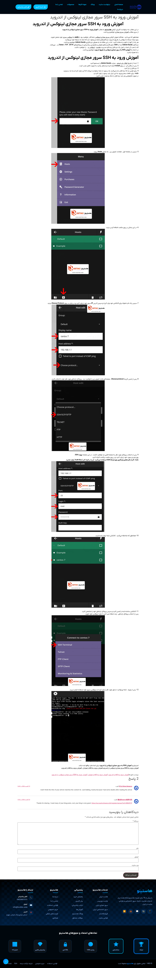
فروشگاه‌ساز (103, 914)
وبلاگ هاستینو (77, 914)
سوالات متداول (77, 918)
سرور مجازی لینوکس (102, 37)
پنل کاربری (79, 901)
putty (77, 37)
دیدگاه (135, 821)
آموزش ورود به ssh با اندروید (118, 775)
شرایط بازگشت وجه (26, 963)
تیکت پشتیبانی (77, 905)
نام (137, 848)
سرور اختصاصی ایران (100, 909)
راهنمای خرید (78, 897)
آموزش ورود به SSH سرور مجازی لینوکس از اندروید (69, 775)
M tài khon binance (125, 786)
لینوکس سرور (67, 37)
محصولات (70, 4)
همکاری (55, 918)
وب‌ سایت (135, 865)
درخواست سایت (104, 4)
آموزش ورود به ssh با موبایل (98, 775)
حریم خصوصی (53, 909)
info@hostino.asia (20, 907)
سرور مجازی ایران (102, 905)
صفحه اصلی (118, 4)
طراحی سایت (103, 918)
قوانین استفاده (52, 905)
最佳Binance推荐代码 (125, 800)
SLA (15, 963)
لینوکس (92, 47)
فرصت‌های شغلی (52, 914)
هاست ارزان (103, 897)
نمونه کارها (82, 4)
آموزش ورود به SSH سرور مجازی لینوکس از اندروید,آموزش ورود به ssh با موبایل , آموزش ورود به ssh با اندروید (99, 768)
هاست (98, 47)
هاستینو (130, 963)
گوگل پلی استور (122, 63)
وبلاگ (93, 4)
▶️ (124, 911)
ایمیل (136, 857)
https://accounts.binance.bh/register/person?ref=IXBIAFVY (111, 803)
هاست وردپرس (102, 901)
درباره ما (120, 9)
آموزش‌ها (79, 909)
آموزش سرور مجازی (122, 32)
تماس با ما (59, 4)
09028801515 (22, 899)
